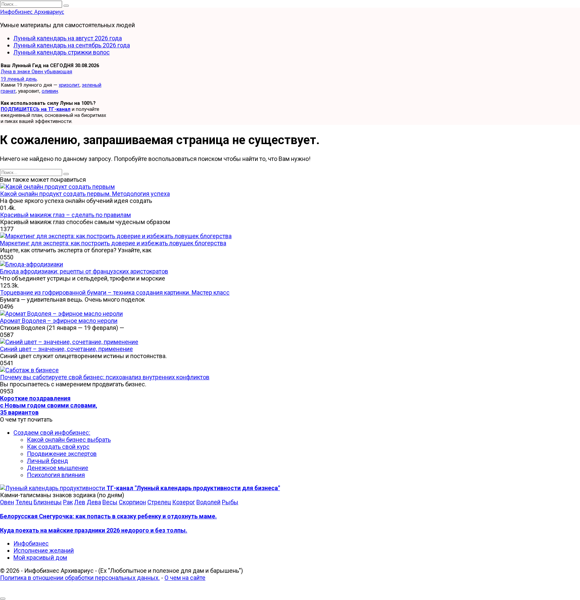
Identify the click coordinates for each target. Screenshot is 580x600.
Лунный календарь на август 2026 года (67, 38)
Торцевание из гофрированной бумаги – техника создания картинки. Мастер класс (115, 292)
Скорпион (132, 502)
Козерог (183, 502)
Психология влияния (56, 474)
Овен (7, 502)
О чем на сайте (184, 577)
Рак (68, 502)
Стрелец (159, 502)
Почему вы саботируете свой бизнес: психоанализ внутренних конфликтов (104, 377)
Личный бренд (47, 460)
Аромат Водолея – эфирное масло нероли (58, 320)
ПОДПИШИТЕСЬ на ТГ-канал (35, 109)
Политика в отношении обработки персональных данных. (80, 577)
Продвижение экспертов (62, 453)
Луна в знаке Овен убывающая (36, 72)
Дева (94, 502)
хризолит (69, 85)
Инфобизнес (31, 543)
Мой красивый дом (40, 557)
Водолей (208, 502)
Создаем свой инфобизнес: (51, 432)
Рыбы (230, 502)
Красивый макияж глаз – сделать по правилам (65, 214)
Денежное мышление (57, 467)
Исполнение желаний (43, 550)
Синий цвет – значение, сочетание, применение (66, 348)
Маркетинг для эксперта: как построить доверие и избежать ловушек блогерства (113, 243)
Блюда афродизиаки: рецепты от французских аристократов (84, 271)
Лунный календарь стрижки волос (61, 52)
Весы (109, 502)
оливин (50, 91)
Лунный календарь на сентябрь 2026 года (71, 45)
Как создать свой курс (58, 446)
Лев (79, 502)
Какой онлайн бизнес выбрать (69, 439)
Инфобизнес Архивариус (32, 11)
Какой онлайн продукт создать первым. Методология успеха (85, 193)
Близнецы (48, 502)
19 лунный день (19, 79)
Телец (23, 502)
